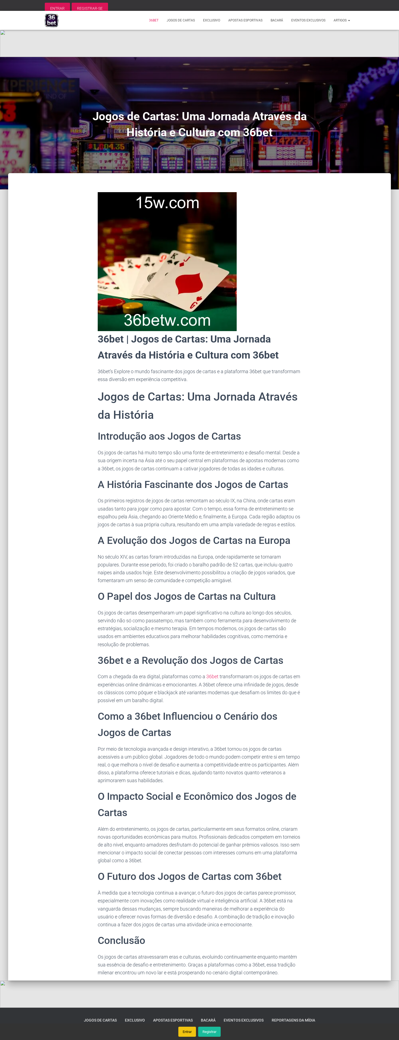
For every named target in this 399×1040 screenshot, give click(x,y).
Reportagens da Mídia (293, 1020)
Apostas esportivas (245, 20)
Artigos (340, 20)
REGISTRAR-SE (90, 8)
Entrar (187, 1032)
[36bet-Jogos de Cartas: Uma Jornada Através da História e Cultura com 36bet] (51, 20)
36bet (154, 20)
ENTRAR (57, 8)
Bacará (277, 20)
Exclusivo (211, 20)
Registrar (209, 1032)
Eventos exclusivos (308, 20)
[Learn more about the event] (199, 43)
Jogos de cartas (181, 20)
